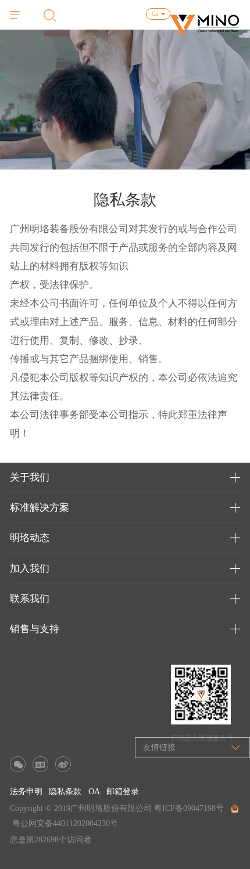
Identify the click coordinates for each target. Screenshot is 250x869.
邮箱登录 (122, 791)
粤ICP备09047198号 (189, 808)
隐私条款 (65, 791)
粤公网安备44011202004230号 (65, 823)
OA (94, 791)
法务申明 (26, 791)
